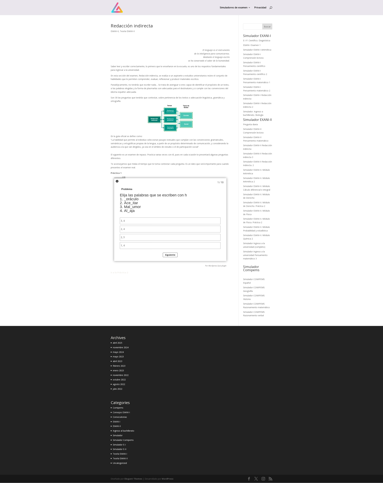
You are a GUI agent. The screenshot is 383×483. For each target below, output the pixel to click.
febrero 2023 (119, 365)
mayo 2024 (118, 352)
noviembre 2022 (121, 375)
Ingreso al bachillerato (123, 430)
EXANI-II (115, 31)
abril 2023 (117, 361)
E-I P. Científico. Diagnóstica (256, 40)
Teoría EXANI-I (120, 453)
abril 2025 (117, 342)
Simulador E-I (119, 444)
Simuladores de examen (233, 7)
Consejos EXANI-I (121, 412)
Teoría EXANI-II (127, 31)
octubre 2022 (119, 379)
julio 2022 (117, 388)
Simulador (118, 435)
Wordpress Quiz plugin (217, 265)
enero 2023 (118, 370)
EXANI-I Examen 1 (252, 45)
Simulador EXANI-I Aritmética (257, 49)
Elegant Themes (133, 478)
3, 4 (123, 220)
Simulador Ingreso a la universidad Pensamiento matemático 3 (255, 255)
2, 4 (123, 229)
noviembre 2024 (121, 347)
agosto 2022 (119, 384)
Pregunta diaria (250, 124)
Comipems (118, 407)
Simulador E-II (119, 449)
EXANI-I (116, 421)
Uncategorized (120, 463)
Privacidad (260, 7)
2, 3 (123, 237)
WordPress (167, 478)
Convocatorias (120, 417)
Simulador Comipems (123, 440)
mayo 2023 (118, 356)
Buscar (267, 26)
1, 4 (123, 245)
